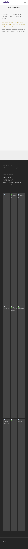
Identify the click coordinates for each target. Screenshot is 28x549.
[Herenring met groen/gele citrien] (21, 475)
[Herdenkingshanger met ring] (6, 362)
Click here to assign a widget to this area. (13, 168)
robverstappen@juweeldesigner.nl (12, 182)
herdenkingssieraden (10, 24)
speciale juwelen (20, 24)
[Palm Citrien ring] (6, 249)
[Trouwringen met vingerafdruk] (14, 249)
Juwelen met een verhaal (8, 22)
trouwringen (11, 26)
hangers (4, 26)
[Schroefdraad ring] (21, 362)
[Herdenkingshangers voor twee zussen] (21, 249)
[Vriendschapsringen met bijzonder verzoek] (14, 475)
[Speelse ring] (6, 475)
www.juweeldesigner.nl (9, 184)
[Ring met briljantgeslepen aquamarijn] (14, 362)
